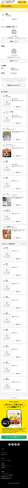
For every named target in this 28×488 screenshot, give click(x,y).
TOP (1, 397)
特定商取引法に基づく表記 (6, 476)
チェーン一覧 (5, 397)
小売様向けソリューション (6, 465)
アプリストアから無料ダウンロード (14, 437)
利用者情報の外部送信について (7, 478)
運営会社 (3, 463)
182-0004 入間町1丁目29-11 (14, 69)
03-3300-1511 (14, 73)
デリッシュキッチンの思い (6, 460)
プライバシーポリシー (5, 473)
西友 (10, 397)
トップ (2, 450)
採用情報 (3, 467)
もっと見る (23, 243)
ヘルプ (2, 462)
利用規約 (3, 471)
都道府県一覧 (3, 454)
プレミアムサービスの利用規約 (7, 475)
